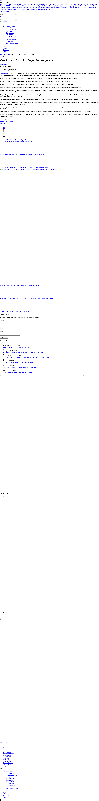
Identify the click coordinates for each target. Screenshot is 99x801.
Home (5, 45)
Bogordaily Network (9, 26)
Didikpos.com (10, 38)
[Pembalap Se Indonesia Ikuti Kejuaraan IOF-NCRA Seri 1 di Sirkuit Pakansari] (9, 153)
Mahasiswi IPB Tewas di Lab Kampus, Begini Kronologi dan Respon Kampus (25, 352)
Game (5, 51)
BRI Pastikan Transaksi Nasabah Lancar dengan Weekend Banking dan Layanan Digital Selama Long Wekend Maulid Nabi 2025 (46, 8)
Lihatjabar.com (10, 41)
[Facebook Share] (3, 126)
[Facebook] (3, 746)
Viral (4, 46)
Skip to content (4, 1)
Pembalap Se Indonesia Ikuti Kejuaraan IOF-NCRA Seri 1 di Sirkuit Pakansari (22, 154)
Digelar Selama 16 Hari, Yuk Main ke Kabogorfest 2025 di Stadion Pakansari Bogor (24, 167)
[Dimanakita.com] (5, 11)
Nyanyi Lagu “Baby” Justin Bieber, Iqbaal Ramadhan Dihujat (20, 347)
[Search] (0, 18)
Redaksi (2, 13)
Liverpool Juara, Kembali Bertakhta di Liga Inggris (15, 311)
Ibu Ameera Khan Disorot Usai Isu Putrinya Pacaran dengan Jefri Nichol (21, 285)
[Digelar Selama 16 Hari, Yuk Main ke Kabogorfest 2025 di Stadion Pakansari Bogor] (9, 166)
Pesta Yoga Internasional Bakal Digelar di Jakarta (18, 372)
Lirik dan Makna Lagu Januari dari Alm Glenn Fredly (18, 362)
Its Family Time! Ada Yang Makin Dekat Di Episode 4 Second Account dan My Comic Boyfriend (27, 298)
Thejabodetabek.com (12, 43)
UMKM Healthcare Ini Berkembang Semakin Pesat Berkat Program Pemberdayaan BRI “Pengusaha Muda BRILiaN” (48, 8)
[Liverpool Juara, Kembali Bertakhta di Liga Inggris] (9, 309)
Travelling (6, 50)
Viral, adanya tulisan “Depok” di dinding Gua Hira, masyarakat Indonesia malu (26, 357)
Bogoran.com (10, 33)
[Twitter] (3, 747)
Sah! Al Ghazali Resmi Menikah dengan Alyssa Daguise (16, 141)
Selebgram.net (10, 31)
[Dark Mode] (0, 16)
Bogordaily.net (10, 28)
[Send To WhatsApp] (3, 133)
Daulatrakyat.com (11, 36)
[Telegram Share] (3, 132)
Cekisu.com (9, 34)
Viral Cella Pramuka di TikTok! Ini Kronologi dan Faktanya (20, 367)
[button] (16, 14)
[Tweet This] (4, 128)
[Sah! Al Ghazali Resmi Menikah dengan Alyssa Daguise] (15, 140)
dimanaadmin (4, 64)
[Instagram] (3, 749)
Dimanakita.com (11, 39)
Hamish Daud (4, 121)
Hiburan (5, 48)
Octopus (10, 121)
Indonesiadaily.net (11, 29)
